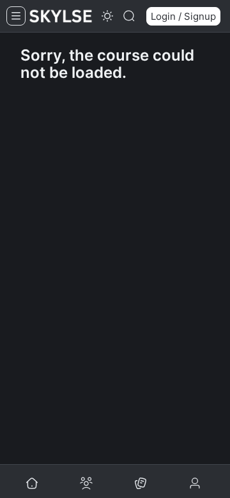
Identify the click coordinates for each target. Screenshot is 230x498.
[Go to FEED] (32, 484)
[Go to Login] (196, 484)
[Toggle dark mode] (107, 16)
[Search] (129, 16)
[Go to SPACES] (86, 484)
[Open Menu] (16, 16)
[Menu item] (140, 484)
